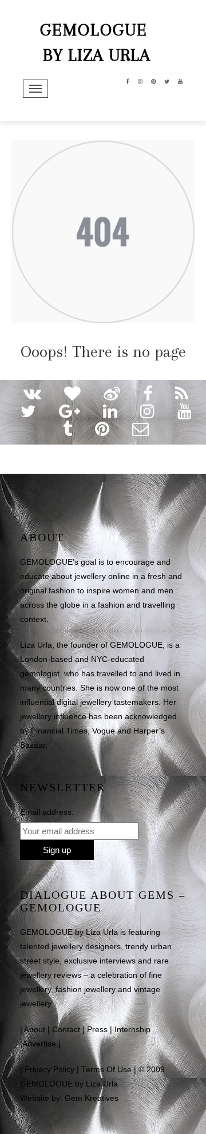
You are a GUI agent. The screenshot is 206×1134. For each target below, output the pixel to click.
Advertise (39, 1044)
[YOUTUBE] (180, 80)
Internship (132, 1029)
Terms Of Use (106, 1069)
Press (97, 1029)
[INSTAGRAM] (140, 80)
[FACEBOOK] (128, 80)
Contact (66, 1029)
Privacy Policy (49, 1069)
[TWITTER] (167, 80)
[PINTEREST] (153, 80)
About (34, 1029)
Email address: (47, 811)
